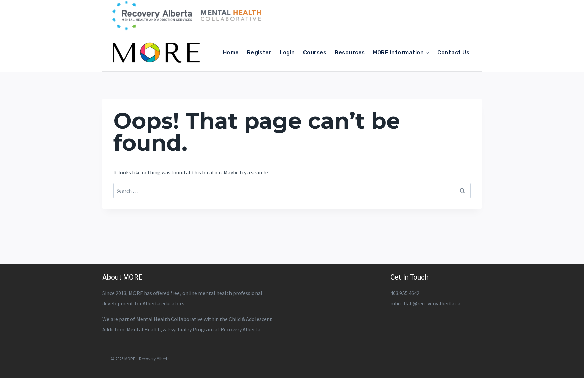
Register (259, 52)
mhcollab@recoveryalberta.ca (425, 303)
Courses (314, 52)
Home (231, 52)
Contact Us (453, 52)
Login (287, 52)
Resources (350, 52)
